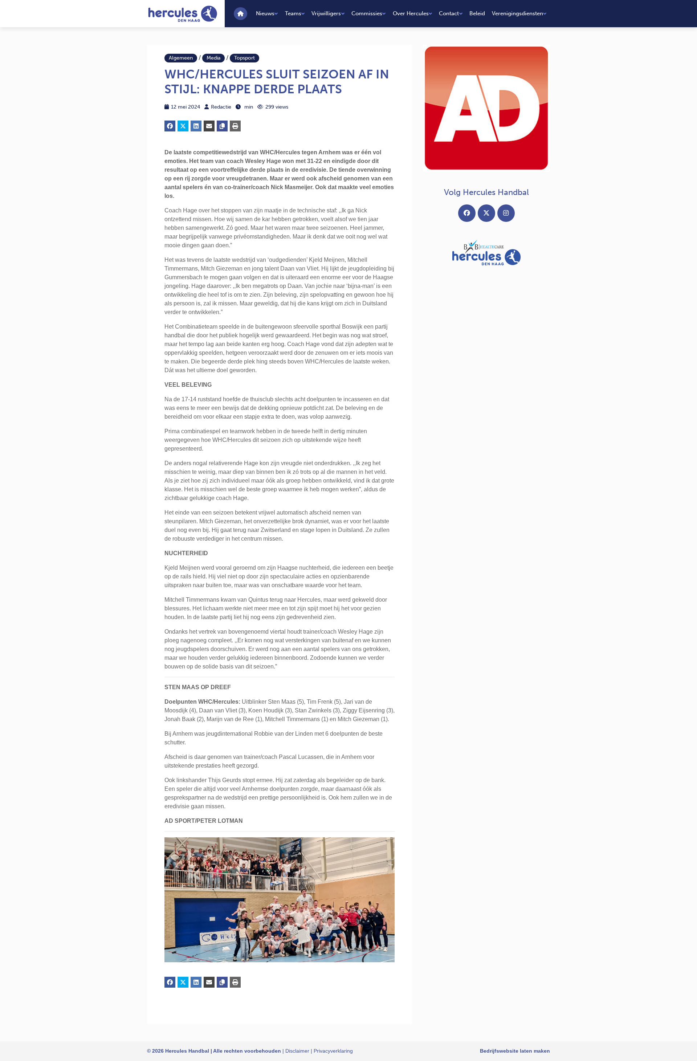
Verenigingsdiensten (517, 13)
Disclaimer (297, 1051)
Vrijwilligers (326, 13)
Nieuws (265, 13)
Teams (293, 13)
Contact (449, 13)
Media (213, 58)
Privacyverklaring (333, 1051)
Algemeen (181, 58)
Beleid (477, 13)
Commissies (366, 13)
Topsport (244, 58)
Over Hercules (411, 13)
